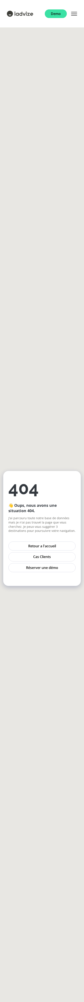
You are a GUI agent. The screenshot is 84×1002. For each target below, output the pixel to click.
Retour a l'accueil (42, 546)
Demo (56, 13)
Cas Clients (42, 556)
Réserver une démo (42, 567)
